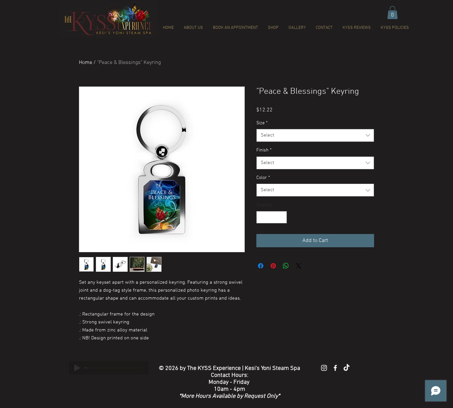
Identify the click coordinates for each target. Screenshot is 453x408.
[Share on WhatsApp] (286, 266)
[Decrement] (261, 217)
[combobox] (315, 135)
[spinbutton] (272, 217)
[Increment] (282, 217)
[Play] (77, 368)
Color (263, 178)
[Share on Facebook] (261, 266)
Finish (264, 150)
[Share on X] (298, 266)
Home (85, 62)
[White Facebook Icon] (335, 368)
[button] (392, 12)
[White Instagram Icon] (324, 368)
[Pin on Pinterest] (273, 266)
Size (262, 123)
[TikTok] (347, 368)
